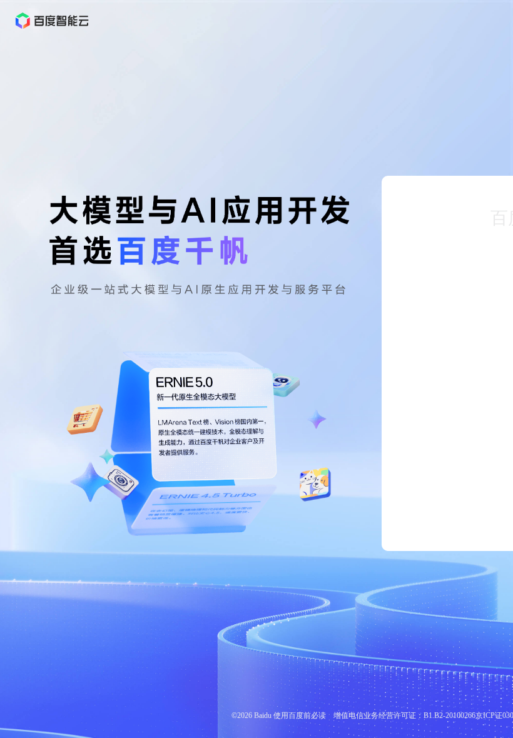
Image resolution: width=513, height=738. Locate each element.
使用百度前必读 (299, 715)
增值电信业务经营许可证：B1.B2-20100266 (404, 715)
